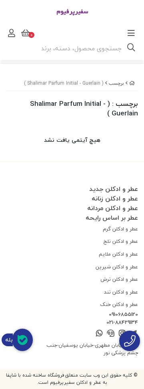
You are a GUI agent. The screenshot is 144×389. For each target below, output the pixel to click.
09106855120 (123, 315)
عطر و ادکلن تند (121, 292)
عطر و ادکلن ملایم (118, 254)
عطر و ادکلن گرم (120, 228)
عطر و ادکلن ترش (119, 279)
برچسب (116, 83)
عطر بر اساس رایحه (112, 217)
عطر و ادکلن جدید (113, 188)
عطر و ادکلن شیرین (117, 266)
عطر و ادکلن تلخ (121, 241)
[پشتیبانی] (110, 333)
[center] (131, 48)
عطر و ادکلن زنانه (115, 198)
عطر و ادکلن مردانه (112, 208)
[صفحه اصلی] (132, 83)
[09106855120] (129, 341)
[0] (24, 33)
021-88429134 (122, 323)
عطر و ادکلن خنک (119, 304)
